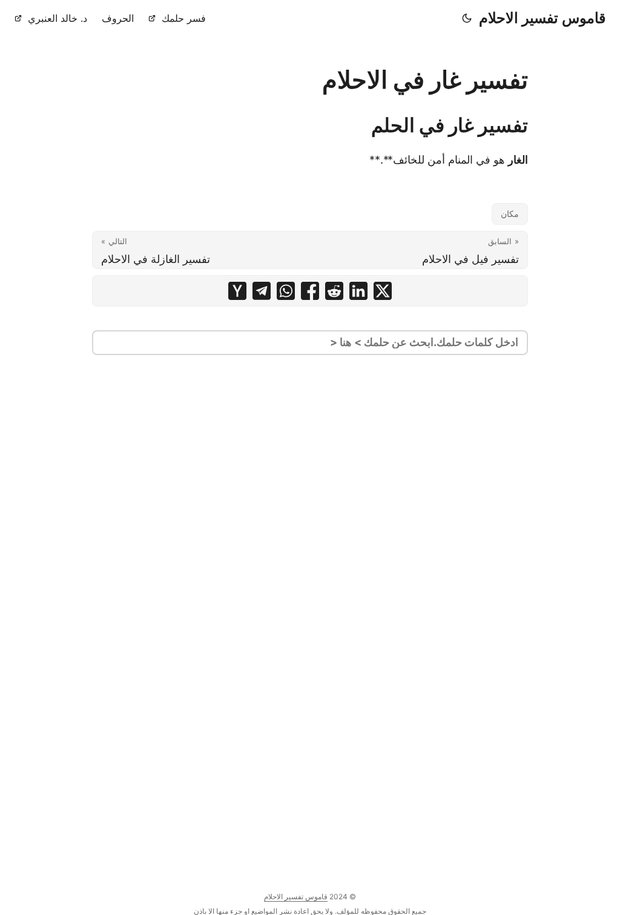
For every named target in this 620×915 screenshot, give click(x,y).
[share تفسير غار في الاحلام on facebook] (310, 291)
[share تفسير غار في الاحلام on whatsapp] (286, 291)
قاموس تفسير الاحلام (542, 18)
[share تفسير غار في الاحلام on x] (383, 291)
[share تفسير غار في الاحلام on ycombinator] (237, 291)
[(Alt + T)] (467, 18)
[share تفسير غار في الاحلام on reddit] (334, 291)
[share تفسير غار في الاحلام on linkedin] (358, 291)
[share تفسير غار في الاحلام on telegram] (261, 291)
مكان (510, 213)
